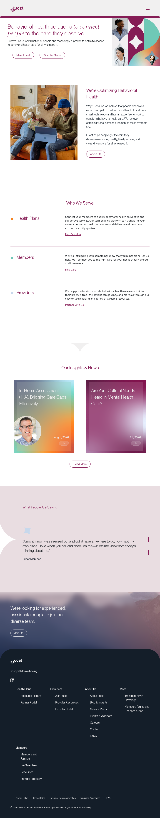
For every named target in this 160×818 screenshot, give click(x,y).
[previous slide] (148, 539)
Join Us (18, 633)
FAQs (93, 736)
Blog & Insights (99, 702)
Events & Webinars (101, 716)
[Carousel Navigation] (143, 546)
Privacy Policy (21, 798)
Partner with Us (74, 305)
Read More (80, 464)
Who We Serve (52, 55)
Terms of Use (39, 798)
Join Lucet (61, 695)
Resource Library (30, 695)
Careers (95, 722)
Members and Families (28, 756)
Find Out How (73, 234)
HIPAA (107, 798)
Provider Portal (64, 709)
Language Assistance (90, 798)
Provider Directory (31, 778)
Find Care (70, 269)
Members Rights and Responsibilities (137, 709)
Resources (26, 772)
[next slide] (148, 552)
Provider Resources (67, 702)
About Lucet (97, 695)
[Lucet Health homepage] (16, 8)
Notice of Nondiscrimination (63, 798)
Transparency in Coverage (134, 698)
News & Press (98, 709)
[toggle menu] (148, 8)
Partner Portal (28, 702)
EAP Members (29, 765)
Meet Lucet (23, 55)
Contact (94, 729)
